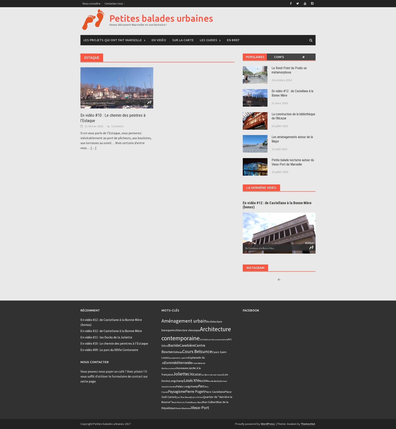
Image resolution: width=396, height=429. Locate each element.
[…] (93, 148)
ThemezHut (308, 424)
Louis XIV (191, 380)
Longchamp (176, 381)
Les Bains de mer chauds (212, 374)
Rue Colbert (209, 402)
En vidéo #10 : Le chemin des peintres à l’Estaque (114, 343)
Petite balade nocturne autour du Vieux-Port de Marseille (293, 162)
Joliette (180, 374)
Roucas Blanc (196, 402)
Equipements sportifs (178, 358)
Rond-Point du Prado (181, 402)
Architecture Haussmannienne (214, 339)
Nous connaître (91, 3)
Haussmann (170, 368)
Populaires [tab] (255, 57)
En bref (233, 40)
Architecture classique (186, 330)
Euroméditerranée (178, 362)
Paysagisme (176, 391)
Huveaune (182, 368)
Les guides (208, 40)
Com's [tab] (279, 57)
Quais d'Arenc (197, 397)
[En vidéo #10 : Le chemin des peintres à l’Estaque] (116, 87)
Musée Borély (213, 381)
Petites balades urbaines (161, 18)
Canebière (187, 345)
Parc (201, 386)
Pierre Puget (194, 391)
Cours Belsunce (197, 351)
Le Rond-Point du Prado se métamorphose (289, 70)
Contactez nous (114, 3)
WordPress (268, 424)
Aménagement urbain (184, 321)
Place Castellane (214, 392)
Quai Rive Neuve (183, 397)
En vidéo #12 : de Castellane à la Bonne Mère (111, 331)
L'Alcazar (194, 374)
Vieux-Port (200, 407)
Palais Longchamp (187, 386)
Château (177, 352)
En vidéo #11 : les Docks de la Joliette (106, 337)
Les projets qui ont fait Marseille (113, 40)
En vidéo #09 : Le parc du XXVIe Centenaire (109, 350)
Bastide (174, 345)
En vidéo (159, 40)
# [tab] (303, 57)
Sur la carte (183, 40)
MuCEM (203, 381)
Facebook (251, 310)
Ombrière (171, 386)
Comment (117, 126)
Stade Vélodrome (183, 408)
